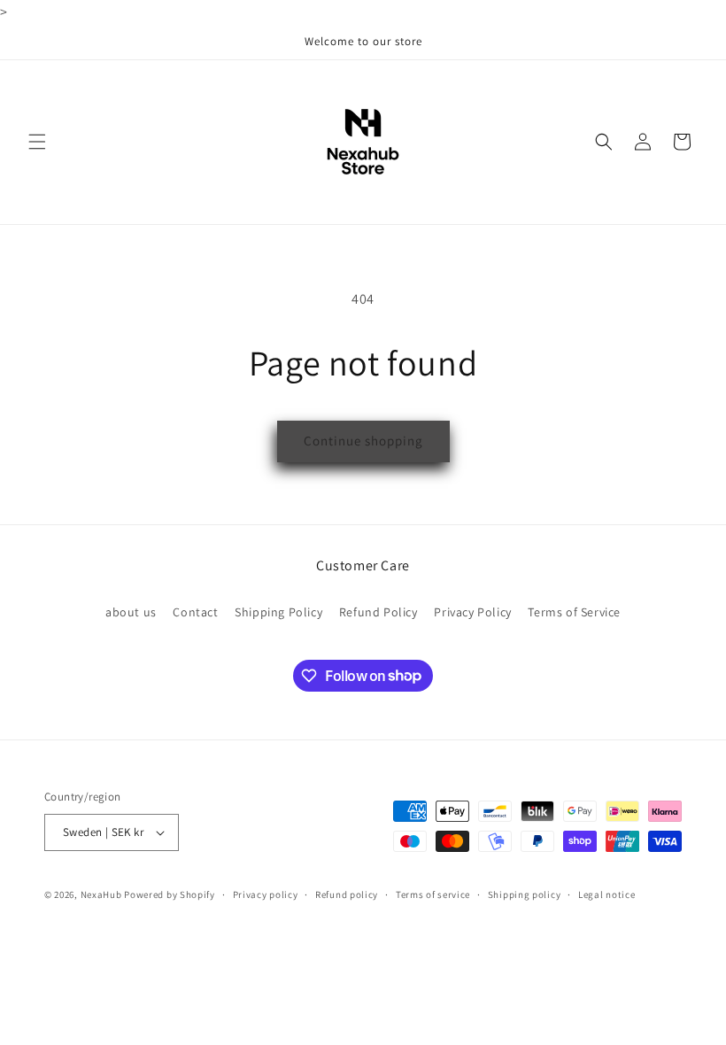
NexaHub (101, 894)
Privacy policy (265, 894)
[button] (37, 141)
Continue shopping (363, 440)
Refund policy (346, 894)
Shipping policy (524, 894)
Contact (195, 612)
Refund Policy (378, 612)
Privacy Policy (472, 612)
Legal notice (606, 894)
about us (131, 612)
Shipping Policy (278, 612)
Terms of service (433, 894)
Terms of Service (574, 612)
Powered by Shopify (169, 894)
